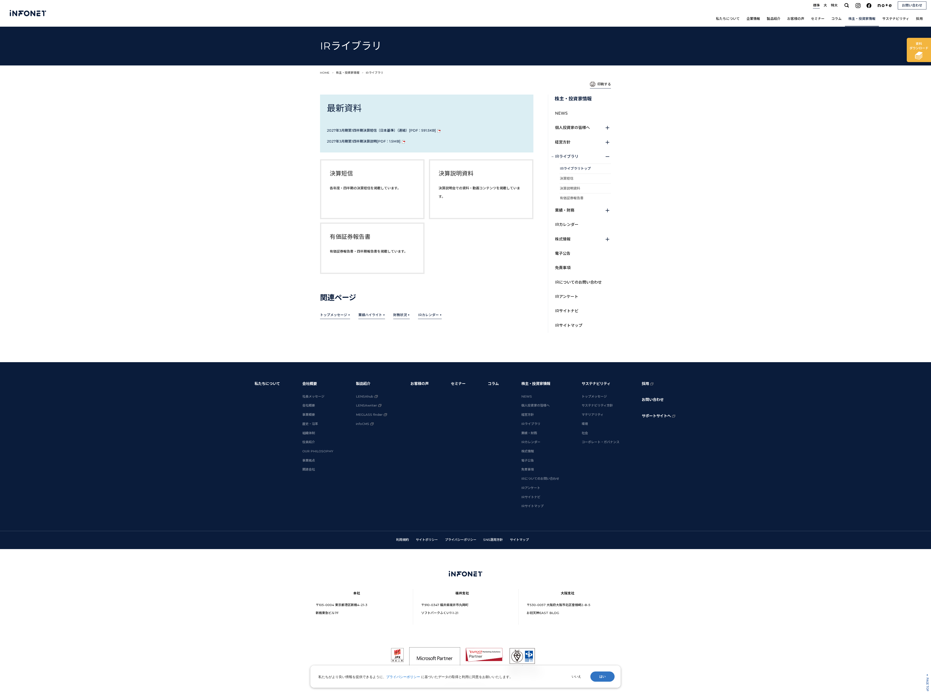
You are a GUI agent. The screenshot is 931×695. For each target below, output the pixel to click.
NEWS (561, 113)
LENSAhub (364, 396)
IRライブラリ (566, 156)
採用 (919, 18)
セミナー (818, 18)
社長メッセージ (313, 396)
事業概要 (308, 414)
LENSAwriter (366, 405)
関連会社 (308, 469)
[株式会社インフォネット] (28, 13)
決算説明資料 (570, 188)
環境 (585, 424)
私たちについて (728, 18)
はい (602, 676)
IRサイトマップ (568, 325)
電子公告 (562, 253)
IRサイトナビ (566, 311)
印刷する (604, 84)
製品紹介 (773, 18)
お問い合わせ (653, 399)
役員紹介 (308, 442)
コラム (836, 18)
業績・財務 (564, 210)
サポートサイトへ (656, 416)
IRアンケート (566, 296)
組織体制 (308, 433)
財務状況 (400, 315)
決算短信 (566, 178)
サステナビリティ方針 (597, 405)
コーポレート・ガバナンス (600, 442)
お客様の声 (795, 18)
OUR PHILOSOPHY (317, 451)
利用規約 (402, 540)
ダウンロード (918, 46)
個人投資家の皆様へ (572, 127)
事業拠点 (308, 460)
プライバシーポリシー (460, 540)
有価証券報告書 (572, 198)
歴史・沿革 (310, 424)
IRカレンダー (428, 315)
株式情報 (562, 239)
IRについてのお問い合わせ (578, 282)
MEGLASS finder (369, 414)
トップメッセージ (333, 315)
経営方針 (562, 142)
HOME (324, 72)
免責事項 (562, 267)
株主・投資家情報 (861, 18)
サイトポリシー (427, 540)
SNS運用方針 (493, 540)
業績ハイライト (370, 315)
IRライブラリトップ (575, 168)
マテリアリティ (592, 414)
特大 (834, 5)
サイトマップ (519, 540)
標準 (816, 5)
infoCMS (362, 424)
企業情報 (753, 18)
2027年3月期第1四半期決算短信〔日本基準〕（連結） (381, 130)
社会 (585, 433)
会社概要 (309, 383)
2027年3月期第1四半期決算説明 (364, 141)
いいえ (576, 676)
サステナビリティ (895, 18)
